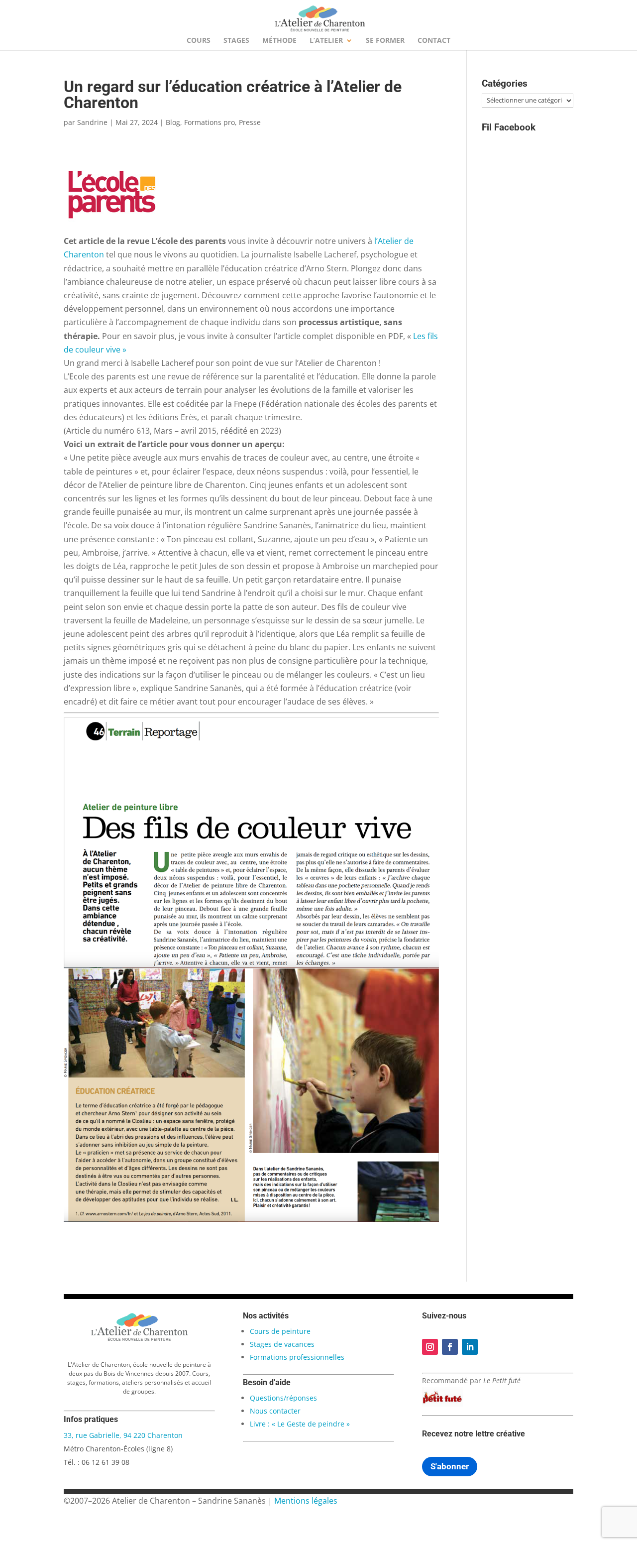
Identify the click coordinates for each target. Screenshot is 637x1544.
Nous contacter (275, 1411)
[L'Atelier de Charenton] (139, 1339)
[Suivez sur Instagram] (430, 1347)
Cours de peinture (280, 1331)
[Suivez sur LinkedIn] (470, 1347)
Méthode (279, 41)
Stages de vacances (282, 1344)
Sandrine (92, 122)
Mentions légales (305, 1500)
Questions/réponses (283, 1398)
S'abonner (449, 1466)
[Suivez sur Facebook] (450, 1347)
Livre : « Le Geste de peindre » (300, 1423)
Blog (173, 122)
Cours (199, 41)
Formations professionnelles (297, 1357)
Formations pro (209, 122)
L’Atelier (326, 41)
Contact (434, 41)
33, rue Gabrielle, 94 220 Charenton (123, 1435)
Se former (385, 41)
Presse (250, 122)
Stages (236, 41)
